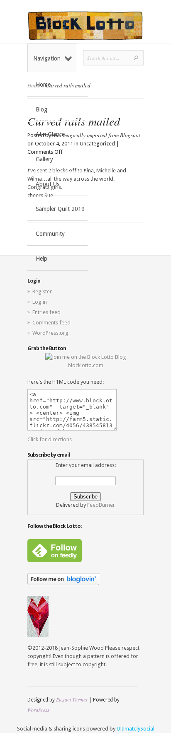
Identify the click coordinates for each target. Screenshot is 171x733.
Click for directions (49, 439)
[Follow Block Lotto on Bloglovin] (63, 583)
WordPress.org (50, 333)
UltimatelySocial (135, 729)
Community (50, 233)
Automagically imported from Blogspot (96, 135)
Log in (39, 302)
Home (43, 84)
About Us (47, 184)
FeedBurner (101, 505)
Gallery (44, 159)
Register (42, 291)
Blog (41, 109)
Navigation (47, 58)
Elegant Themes (72, 699)
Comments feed (51, 322)
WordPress (38, 709)
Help (41, 258)
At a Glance (50, 134)
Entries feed (46, 312)
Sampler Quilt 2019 (60, 209)
